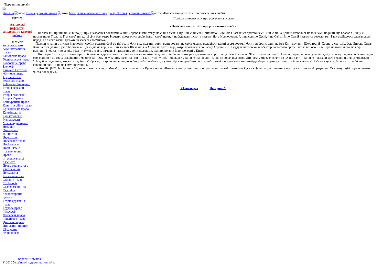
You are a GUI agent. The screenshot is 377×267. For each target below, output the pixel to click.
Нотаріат (9, 126)
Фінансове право (14, 218)
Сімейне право (13, 179)
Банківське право (14, 56)
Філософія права (14, 215)
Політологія (11, 144)
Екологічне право (14, 63)
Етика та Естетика (15, 70)
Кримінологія (12, 112)
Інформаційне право (16, 84)
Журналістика (12, 77)
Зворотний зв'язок (29, 259)
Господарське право (16, 59)
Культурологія (12, 116)
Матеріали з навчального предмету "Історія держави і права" (110, 13)
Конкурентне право (16, 102)
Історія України (13, 98)
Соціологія (10, 183)
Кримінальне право (16, 109)
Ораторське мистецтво (10, 131)
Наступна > (218, 88)
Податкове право (14, 140)
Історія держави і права (41, 13)
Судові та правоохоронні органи (13, 194)
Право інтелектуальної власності (13, 158)
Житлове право (13, 73)
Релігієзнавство (13, 176)
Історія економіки (14, 94)
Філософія (9, 211)
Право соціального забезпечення (15, 167)
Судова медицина (15, 186)
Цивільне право (13, 222)
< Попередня (189, 88)
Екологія (8, 66)
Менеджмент (11, 119)
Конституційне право (17, 105)
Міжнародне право (15, 123)
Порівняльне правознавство (12, 149)
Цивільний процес (15, 225)
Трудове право (12, 208)
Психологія (10, 172)
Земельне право (13, 80)
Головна (8, 13)
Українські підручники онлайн (33, 262)
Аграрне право (13, 45)
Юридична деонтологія (11, 231)
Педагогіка (10, 137)
